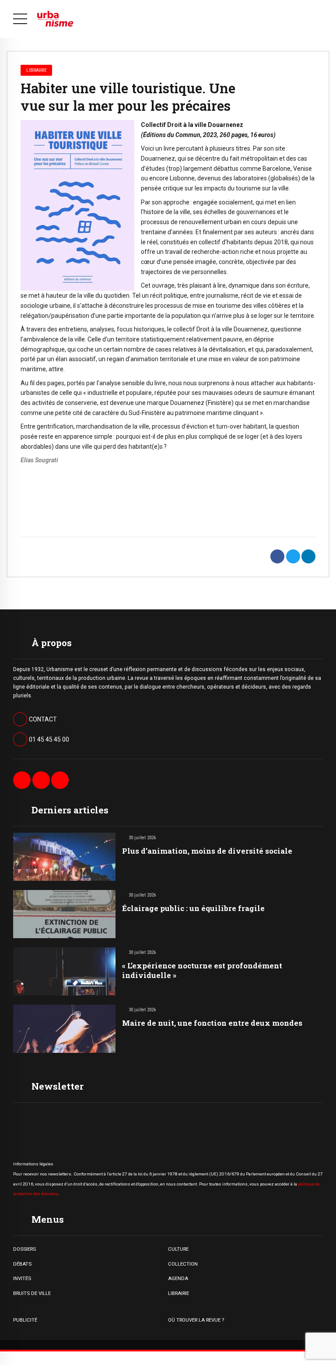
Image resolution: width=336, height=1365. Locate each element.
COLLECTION (183, 1264)
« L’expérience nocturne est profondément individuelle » (202, 970)
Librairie (36, 70)
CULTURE (178, 1249)
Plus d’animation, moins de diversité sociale (207, 851)
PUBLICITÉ (25, 1320)
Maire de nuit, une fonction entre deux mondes (212, 1023)
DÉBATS (22, 1264)
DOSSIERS (24, 1249)
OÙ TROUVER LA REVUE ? (196, 1320)
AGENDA (178, 1278)
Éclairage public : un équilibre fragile (193, 908)
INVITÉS (22, 1278)
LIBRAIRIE (178, 1293)
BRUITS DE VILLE (32, 1293)
